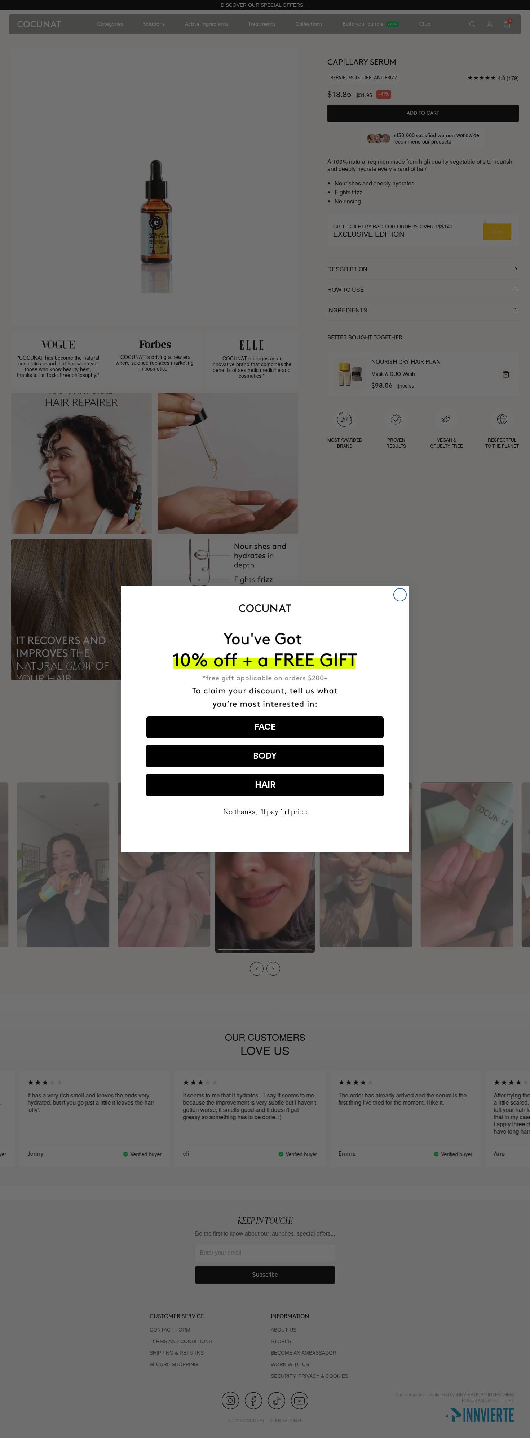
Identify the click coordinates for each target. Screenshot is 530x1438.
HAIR (265, 785)
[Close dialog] (400, 594)
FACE (265, 727)
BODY (265, 756)
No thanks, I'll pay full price (265, 812)
